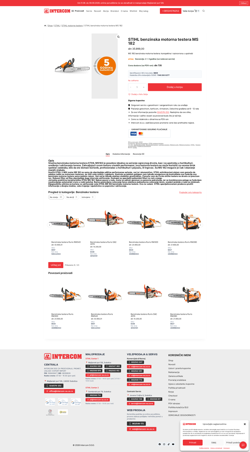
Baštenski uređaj (139, 145)
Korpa (171, 392)
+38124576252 (170, 11)
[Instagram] (164, 444)
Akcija (106, 11)
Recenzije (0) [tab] (138, 154)
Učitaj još (56, 265)
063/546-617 (155, 399)
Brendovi (115, 11)
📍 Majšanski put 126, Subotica (98, 362)
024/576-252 (163, 112)
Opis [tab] (108, 154)
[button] (244, 424)
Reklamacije (174, 372)
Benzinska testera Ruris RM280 (182, 242)
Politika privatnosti (176, 388)
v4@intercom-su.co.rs (140, 384)
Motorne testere (184, 145)
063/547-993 (114, 366)
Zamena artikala (175, 376)
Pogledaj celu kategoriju (190, 192)
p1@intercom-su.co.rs (99, 400)
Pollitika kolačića (204, 448)
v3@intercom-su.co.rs (140, 375)
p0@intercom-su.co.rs (99, 375)
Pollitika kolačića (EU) (178, 407)
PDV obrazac (174, 403)
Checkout (172, 395)
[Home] (45, 25)
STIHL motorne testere (143, 36)
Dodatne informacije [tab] (121, 154)
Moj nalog (143, 11)
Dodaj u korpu (175, 87)
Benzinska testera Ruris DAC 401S (103, 243)
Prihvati (192, 442)
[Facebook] (160, 444)
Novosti (97, 11)
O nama (124, 11)
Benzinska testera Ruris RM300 (143, 242)
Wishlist (133, 11)
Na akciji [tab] (72, 197)
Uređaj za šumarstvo (144, 146)
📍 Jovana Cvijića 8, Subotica (139, 395)
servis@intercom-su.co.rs (142, 403)
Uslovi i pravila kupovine (179, 368)
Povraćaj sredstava (177, 380)
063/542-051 (136, 371)
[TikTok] (169, 444)
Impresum (226, 448)
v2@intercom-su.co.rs (140, 367)
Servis (89, 11)
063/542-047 (136, 362)
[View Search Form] (203, 11)
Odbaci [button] (243, 3)
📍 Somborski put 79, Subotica (98, 392)
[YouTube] (173, 444)
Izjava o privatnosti (216, 448)
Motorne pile (174, 145)
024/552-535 (95, 366)
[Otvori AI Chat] (243, 445)
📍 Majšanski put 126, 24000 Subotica (60, 381)
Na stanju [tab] (56, 197)
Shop (170, 360)
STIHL (193, 145)
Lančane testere (164, 145)
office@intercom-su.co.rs (61, 391)
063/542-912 (114, 371)
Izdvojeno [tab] (87, 197)
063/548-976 (95, 371)
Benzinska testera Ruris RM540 (66, 242)
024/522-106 (136, 399)
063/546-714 (95, 395)
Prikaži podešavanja (235, 442)
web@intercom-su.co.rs (143, 429)
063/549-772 (136, 380)
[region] (125, 231)
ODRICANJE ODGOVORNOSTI (182, 415)
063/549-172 (138, 423)
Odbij (213, 442)
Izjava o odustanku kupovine (181, 384)
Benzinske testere (142, 143)
